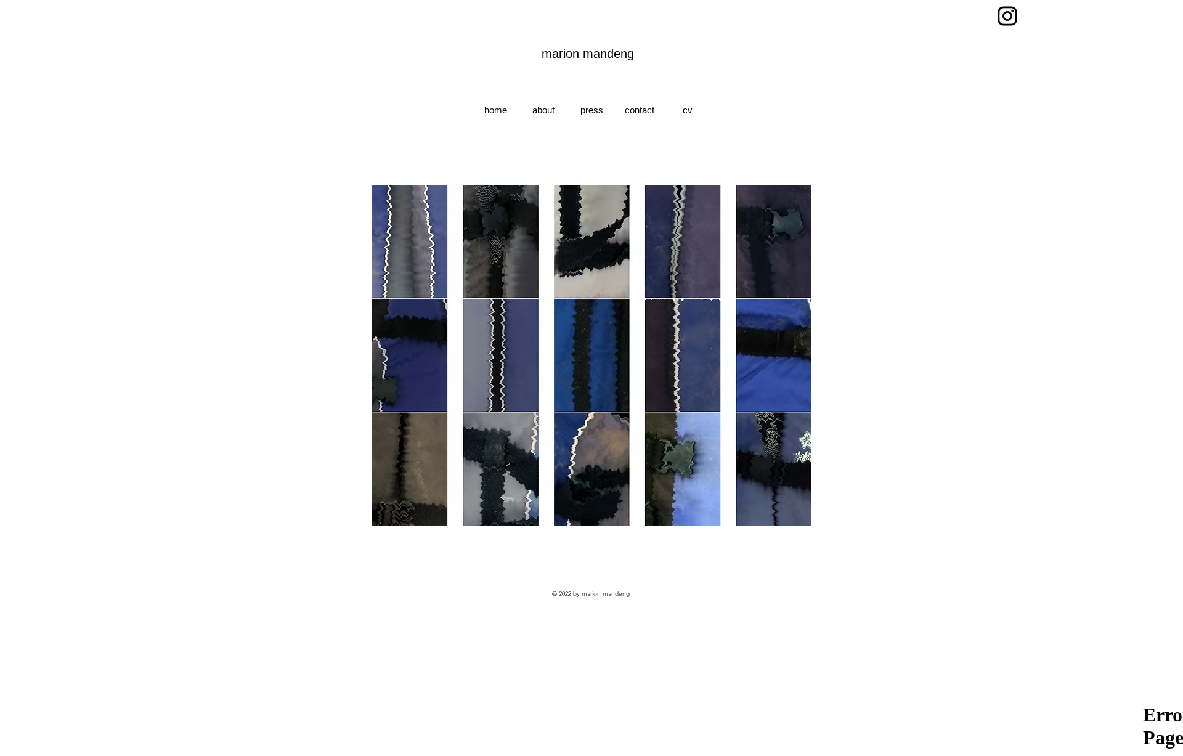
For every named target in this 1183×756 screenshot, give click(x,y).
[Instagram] (1007, 16)
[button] (591, 355)
